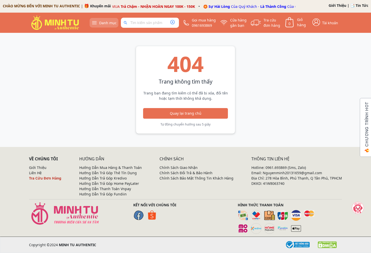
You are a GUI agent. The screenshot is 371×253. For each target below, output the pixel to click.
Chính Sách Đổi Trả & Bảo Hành (186, 172)
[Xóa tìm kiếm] (172, 23)
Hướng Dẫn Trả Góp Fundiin (103, 194)
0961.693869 (276, 167)
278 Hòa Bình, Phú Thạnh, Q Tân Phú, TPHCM (304, 178)
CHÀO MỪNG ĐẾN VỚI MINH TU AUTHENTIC (41, 6)
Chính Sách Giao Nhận (179, 167)
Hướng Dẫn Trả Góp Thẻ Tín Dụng (108, 172)
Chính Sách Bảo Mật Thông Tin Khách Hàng (196, 178)
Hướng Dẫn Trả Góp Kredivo (103, 178)
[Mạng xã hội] (358, 208)
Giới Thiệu (337, 5)
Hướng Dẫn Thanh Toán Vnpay (105, 188)
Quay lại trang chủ (185, 113)
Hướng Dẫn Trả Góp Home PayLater (109, 183)
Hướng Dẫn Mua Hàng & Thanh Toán (110, 167)
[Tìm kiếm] (126, 23)
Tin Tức (362, 5)
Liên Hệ (35, 172)
